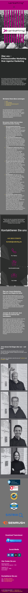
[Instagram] (15, 555)
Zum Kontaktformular (14, 268)
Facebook (22, 358)
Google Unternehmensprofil (12, 104)
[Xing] (19, 555)
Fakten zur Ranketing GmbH (16, 591)
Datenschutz (5, 591)
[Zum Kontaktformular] (14, 263)
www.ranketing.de (8, 581)
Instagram (3, 359)
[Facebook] (8, 555)
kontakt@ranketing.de (14, 242)
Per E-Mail (14, 280)
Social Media (9, 102)
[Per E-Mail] (14, 275)
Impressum (16, 590)
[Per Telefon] (14, 251)
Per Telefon (14, 255)
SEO (7, 101)
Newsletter (8, 105)
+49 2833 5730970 (14, 238)
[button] (14, 7)
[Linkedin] (12, 555)
